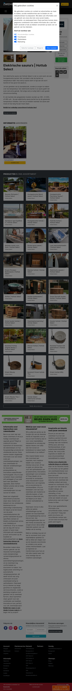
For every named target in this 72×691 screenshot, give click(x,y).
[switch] (15, 37)
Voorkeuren (22, 37)
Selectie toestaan (27, 48)
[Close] (57, 5)
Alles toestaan (52, 48)
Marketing (21, 42)
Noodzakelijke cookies (26, 34)
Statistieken (22, 39)
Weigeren (40, 48)
